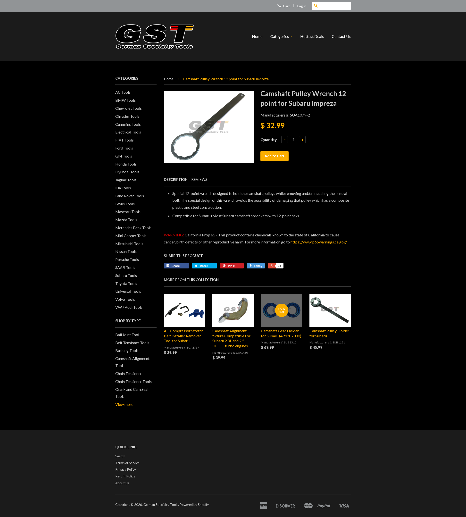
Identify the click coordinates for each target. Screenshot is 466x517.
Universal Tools (128, 291)
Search (120, 456)
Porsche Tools (127, 259)
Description (176, 179)
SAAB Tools (125, 267)
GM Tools (123, 156)
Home (257, 36)
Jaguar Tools (125, 179)
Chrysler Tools (127, 116)
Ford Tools (124, 148)
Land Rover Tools (129, 195)
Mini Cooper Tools (130, 235)
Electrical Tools (128, 132)
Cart (286, 6)
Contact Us (341, 36)
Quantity (268, 139)
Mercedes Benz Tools (133, 227)
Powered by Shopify (194, 505)
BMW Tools (125, 100)
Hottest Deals (312, 36)
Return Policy (125, 476)
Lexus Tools (125, 203)
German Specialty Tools (160, 505)
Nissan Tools (126, 251)
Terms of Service (127, 463)
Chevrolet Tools (128, 108)
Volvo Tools (125, 299)
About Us (122, 483)
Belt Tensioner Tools (132, 342)
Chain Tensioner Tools (133, 381)
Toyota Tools (126, 283)
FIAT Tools (124, 140)
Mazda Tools (126, 219)
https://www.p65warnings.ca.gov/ (319, 242)
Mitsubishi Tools (129, 243)
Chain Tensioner (128, 373)
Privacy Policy (125, 469)
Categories (280, 36)
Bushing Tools (127, 350)
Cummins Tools (128, 124)
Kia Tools (123, 187)
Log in (301, 6)
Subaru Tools (126, 275)
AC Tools (123, 92)
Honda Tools (126, 164)
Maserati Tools (128, 211)
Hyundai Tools (127, 171)
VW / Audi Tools (128, 307)
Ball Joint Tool (127, 334)
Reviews (199, 179)
